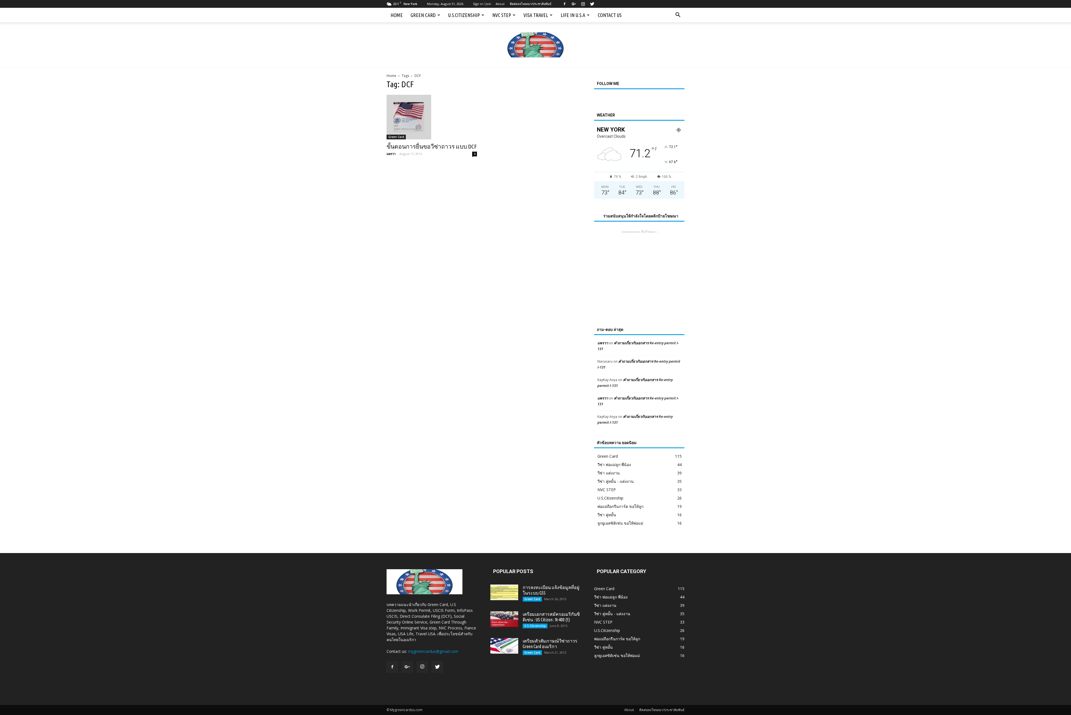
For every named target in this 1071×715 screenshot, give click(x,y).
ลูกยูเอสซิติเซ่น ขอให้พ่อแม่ (620, 523)
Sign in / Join (482, 4)
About (500, 4)
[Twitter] (592, 4)
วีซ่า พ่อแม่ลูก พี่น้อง (614, 464)
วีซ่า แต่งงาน (608, 473)
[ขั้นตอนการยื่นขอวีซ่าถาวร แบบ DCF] (432, 117)
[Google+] (574, 4)
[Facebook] (564, 4)
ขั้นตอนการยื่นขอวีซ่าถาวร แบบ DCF (432, 146)
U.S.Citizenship (464, 15)
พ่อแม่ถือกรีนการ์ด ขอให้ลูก (620, 506)
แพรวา (391, 154)
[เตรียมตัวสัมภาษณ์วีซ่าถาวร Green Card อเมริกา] (504, 646)
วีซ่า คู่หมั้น (606, 514)
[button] (677, 15)
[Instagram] (583, 4)
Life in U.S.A (573, 15)
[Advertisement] (639, 269)
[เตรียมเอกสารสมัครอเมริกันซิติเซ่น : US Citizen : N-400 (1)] (504, 619)
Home (396, 15)
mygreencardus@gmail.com (433, 651)
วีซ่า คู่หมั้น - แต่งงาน (615, 481)
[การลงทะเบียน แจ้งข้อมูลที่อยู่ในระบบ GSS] (504, 592)
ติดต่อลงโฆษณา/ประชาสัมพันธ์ (530, 4)
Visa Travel (536, 15)
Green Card (423, 15)
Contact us (610, 15)
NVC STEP (501, 15)
